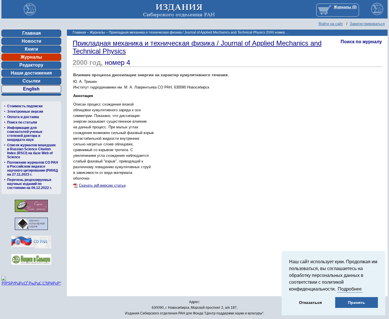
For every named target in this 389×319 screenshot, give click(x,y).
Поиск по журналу (361, 41)
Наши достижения (31, 73)
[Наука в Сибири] (31, 266)
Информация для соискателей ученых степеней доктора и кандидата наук (24, 134)
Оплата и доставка (23, 117)
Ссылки (31, 81)
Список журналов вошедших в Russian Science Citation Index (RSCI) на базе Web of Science (31, 151)
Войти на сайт (331, 24)
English (31, 89)
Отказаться (310, 302)
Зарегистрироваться (367, 24)
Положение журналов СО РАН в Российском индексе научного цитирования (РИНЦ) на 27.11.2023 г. (32, 168)
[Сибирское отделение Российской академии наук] (31, 250)
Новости (31, 41)
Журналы (31, 57)
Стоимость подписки (24, 106)
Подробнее (350, 289)
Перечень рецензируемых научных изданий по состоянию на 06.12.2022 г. (29, 184)
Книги (31, 49)
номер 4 (117, 62)
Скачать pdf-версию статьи (102, 185)
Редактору (31, 65)
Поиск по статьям (22, 122)
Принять (356, 302)
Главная (31, 33)
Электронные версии (25, 112)
